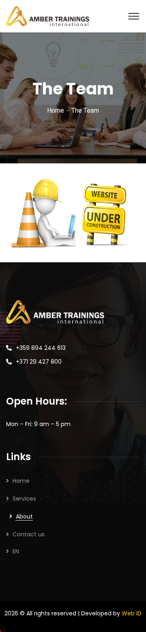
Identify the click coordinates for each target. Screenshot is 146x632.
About (24, 516)
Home (55, 110)
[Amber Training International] (47, 15)
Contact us (29, 534)
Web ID (132, 613)
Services (24, 499)
